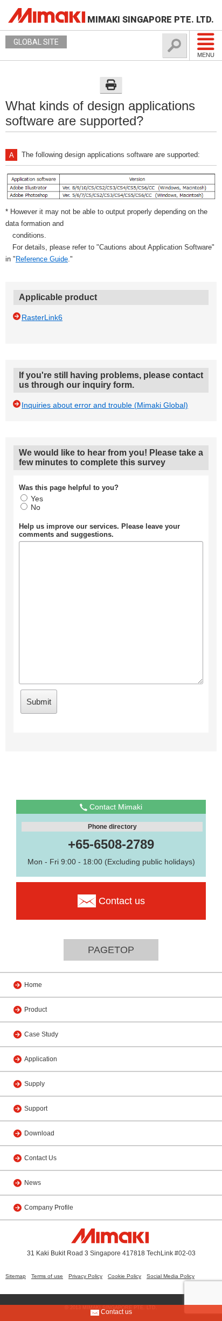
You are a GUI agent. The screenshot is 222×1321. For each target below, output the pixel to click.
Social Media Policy (171, 1276)
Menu (205, 55)
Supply (34, 1084)
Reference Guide (42, 259)
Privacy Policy (85, 1276)
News (32, 1183)
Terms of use (47, 1276)
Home (33, 985)
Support (35, 1108)
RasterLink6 (42, 317)
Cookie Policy (124, 1276)
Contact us (115, 1312)
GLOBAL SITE (36, 42)
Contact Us (40, 1158)
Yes (37, 498)
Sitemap (15, 1276)
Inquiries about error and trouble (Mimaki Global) (105, 405)
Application (40, 1059)
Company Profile (48, 1207)
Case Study (41, 1034)
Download (39, 1133)
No (35, 507)
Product (35, 1009)
